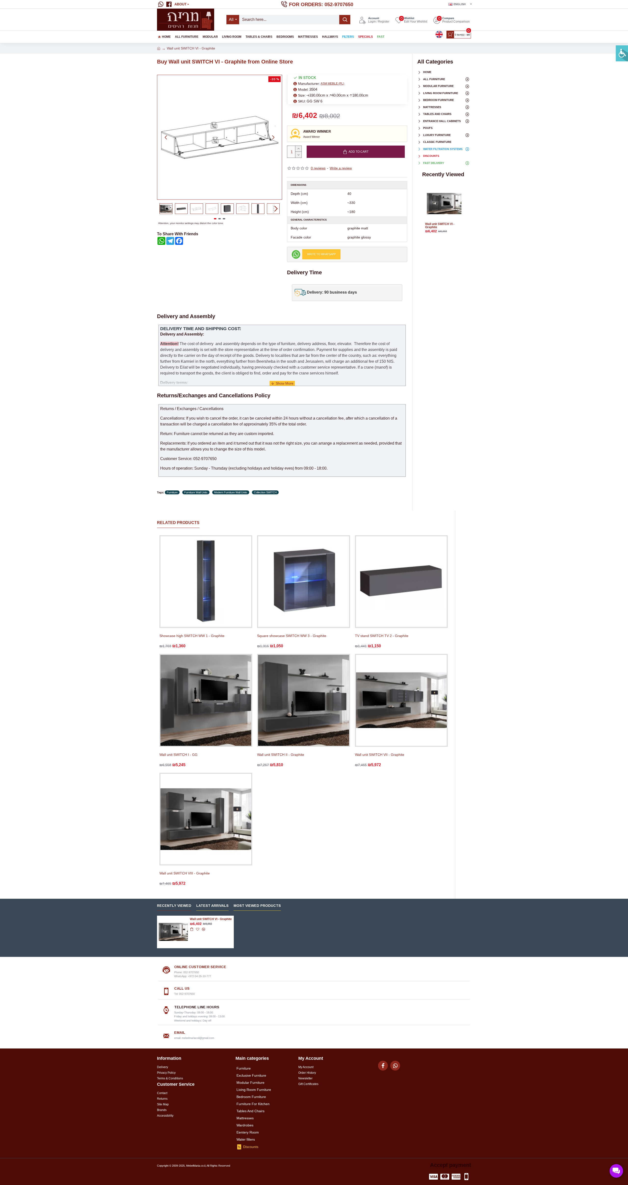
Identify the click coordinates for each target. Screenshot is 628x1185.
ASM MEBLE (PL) (332, 83)
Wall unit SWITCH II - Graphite (280, 755)
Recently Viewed (174, 906)
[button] (165, 137)
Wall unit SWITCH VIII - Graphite (184, 873)
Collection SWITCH (265, 492)
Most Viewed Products (257, 906)
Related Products (178, 523)
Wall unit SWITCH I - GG (178, 755)
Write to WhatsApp (321, 254)
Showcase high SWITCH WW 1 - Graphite (191, 636)
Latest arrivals (212, 906)
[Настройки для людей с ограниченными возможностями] (622, 53)
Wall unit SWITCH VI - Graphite (439, 226)
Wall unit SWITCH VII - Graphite (379, 755)
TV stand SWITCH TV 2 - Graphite (381, 636)
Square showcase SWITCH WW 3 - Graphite (291, 636)
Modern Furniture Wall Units (230, 492)
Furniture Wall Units (196, 492)
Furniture (172, 492)
